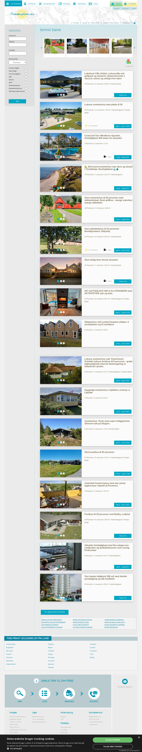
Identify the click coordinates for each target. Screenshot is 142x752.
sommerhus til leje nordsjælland (53, 622)
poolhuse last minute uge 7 (114, 622)
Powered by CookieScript (129, 751)
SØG (17, 101)
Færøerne (9, 661)
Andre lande (10, 644)
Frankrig (9, 657)
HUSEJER (132, 4)
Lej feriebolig (16, 4)
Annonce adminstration (18, 716)
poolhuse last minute (81, 622)
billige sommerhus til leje (82, 620)
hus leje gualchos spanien (82, 627)
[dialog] (71, 743)
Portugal (51, 657)
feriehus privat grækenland (51, 620)
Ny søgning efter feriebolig (55, 612)
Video (109, 157)
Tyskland (93, 651)
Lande (84, 23)
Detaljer (69, 746)
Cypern (9, 654)
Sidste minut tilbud (111, 23)
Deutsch (125, 8)
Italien (50, 647)
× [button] (139, 738)
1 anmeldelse (93, 126)
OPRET (118, 4)
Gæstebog (64, 732)
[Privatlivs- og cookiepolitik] (134, 23)
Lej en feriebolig (38, 719)
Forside (76, 23)
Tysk (62, 719)
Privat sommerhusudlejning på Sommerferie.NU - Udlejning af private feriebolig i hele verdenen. (22, 14)
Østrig (92, 657)
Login (134, 8)
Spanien (51, 664)
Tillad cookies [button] (113, 740)
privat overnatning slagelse (114, 625)
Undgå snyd (93, 724)
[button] (48, 748)
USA (91, 654)
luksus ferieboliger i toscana (51, 627)
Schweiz (51, 661)
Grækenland (11, 664)
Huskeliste (126, 23)
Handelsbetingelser (39, 722)
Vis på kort (129, 66)
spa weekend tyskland (49, 625)
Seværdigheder (66, 727)
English (116, 8)
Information (95, 23)
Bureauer (32, 4)
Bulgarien (9, 647)
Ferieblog (64, 730)
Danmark (9, 651)
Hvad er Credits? (15, 722)
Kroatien (51, 651)
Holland (51, 644)
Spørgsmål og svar (15, 719)
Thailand (93, 644)
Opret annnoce (94, 719)
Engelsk (63, 716)
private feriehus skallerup (114, 620)
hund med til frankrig (81, 625)
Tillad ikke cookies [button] (112, 746)
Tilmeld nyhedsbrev (124, 687)
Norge (50, 654)
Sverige (51, 667)
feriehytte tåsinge (111, 627)
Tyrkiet (92, 647)
